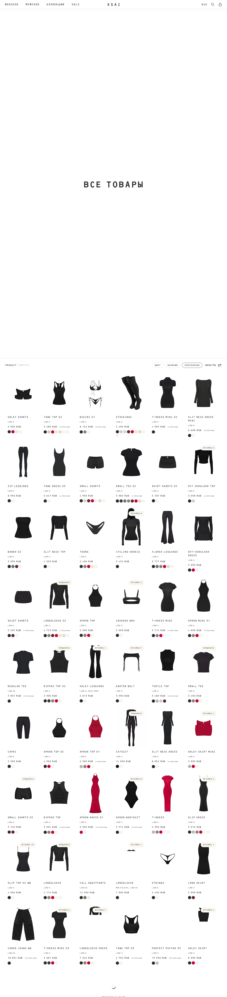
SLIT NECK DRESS (164, 751)
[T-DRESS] (167, 793)
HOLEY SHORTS (18, 417)
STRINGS (158, 883)
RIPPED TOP (52, 817)
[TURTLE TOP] (167, 662)
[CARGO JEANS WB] (23, 924)
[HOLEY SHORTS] (23, 393)
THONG (84, 552)
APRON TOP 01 (90, 751)
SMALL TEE (195, 686)
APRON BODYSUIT (128, 817)
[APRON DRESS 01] (95, 793)
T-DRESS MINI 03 (56, 948)
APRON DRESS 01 (91, 817)
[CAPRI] (23, 728)
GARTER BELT (125, 686)
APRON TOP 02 (54, 751)
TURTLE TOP (160, 686)
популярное (192, 365)
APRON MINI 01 (199, 620)
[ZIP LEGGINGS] (23, 462)
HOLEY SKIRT (197, 948)
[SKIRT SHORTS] (23, 597)
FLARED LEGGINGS (165, 552)
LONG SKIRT (196, 883)
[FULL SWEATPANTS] (95, 859)
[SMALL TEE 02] (131, 462)
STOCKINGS (124, 417)
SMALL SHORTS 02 (20, 817)
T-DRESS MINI (162, 620)
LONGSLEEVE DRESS (93, 948)
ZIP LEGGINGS (18, 486)
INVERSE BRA (125, 620)
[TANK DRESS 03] (59, 462)
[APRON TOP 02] (59, 728)
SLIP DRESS (196, 817)
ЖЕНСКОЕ (11, 4)
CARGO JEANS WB (19, 948)
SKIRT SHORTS (18, 620)
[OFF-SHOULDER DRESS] (203, 528)
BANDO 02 (14, 552)
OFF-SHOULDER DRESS (198, 554)
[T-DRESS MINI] (167, 597)
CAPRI (12, 751)
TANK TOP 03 (125, 948)
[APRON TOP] (95, 597)
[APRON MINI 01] (203, 597)
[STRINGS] (167, 859)
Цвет (157, 365)
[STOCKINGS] (131, 393)
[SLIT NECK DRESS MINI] (203, 393)
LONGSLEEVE (52, 883)
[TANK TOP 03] (131, 924)
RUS (204, 4)
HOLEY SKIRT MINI (201, 751)
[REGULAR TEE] (23, 662)
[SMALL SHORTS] (95, 462)
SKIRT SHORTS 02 (164, 486)
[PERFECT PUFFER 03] (167, 924)
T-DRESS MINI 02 (164, 417)
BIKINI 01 (87, 417)
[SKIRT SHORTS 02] (167, 462)
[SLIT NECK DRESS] (167, 728)
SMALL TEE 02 (126, 486)
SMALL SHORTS (90, 486)
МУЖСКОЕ (32, 4)
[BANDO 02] (23, 528)
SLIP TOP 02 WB (19, 883)
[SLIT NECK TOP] (59, 528)
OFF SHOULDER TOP (201, 486)
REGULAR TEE (17, 686)
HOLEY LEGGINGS (92, 686)
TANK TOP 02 (53, 417)
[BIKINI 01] (95, 393)
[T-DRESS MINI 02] (167, 393)
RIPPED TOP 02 (55, 686)
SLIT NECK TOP (55, 552)
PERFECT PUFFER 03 (166, 948)
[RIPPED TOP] (59, 793)
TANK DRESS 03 (55, 486)
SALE (75, 4)
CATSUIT (122, 751)
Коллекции (55, 4)
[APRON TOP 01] (95, 728)
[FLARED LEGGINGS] (167, 528)
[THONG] (95, 528)
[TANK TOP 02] (59, 393)
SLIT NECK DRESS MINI (201, 419)
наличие (172, 365)
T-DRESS (158, 817)
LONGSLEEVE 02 (55, 620)
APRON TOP (87, 620)
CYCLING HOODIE (128, 552)
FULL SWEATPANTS (93, 883)
